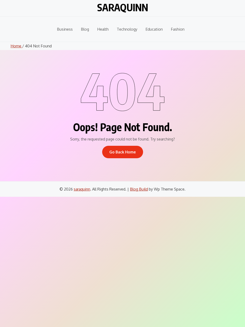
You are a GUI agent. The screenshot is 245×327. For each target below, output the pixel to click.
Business (65, 29)
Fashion (177, 29)
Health (103, 29)
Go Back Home (122, 152)
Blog (85, 29)
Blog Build (139, 189)
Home (16, 46)
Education (154, 29)
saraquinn (122, 7)
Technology (127, 29)
